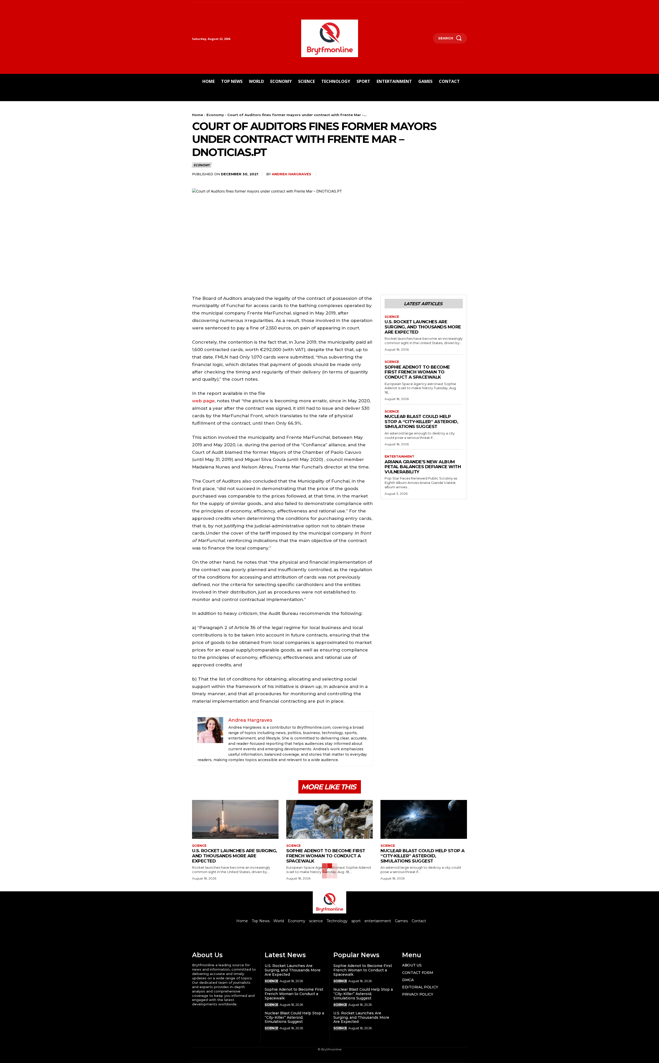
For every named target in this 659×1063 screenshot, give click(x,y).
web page (203, 400)
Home (197, 115)
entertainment (399, 456)
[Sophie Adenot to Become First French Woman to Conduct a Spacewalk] (329, 819)
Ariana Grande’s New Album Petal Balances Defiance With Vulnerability (423, 466)
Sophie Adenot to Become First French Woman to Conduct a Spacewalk (417, 372)
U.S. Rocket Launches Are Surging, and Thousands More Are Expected (423, 326)
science (392, 317)
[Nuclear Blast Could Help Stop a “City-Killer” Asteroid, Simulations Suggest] (423, 819)
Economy (215, 115)
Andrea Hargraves (291, 174)
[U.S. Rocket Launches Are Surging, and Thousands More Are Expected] (235, 819)
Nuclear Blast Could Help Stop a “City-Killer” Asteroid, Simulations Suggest (421, 421)
